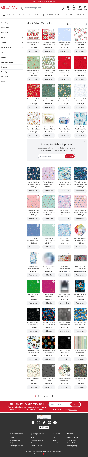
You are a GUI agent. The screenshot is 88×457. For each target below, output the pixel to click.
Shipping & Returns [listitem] (16, 446)
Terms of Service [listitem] (72, 437)
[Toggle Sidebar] (68, 24)
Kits (14, 15)
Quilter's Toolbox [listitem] (36, 446)
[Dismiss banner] (86, 1)
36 (47, 396)
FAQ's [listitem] (12, 443)
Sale (78, 15)
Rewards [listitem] (55, 443)
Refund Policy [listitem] (71, 443)
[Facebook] (33, 422)
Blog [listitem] (32, 437)
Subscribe (69, 156)
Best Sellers (59, 15)
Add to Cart (33, 51)
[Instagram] (38, 422)
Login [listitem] (54, 440)
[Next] (52, 396)
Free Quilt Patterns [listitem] (37, 440)
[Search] (61, 8)
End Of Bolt (51, 15)
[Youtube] (55, 422)
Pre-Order (83, 15)
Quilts (45, 15)
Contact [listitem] (12, 437)
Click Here (73, 410)
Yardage (9, 15)
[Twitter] (44, 422)
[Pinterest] (49, 422)
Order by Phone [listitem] (15, 440)
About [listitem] (55, 437)
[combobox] (42, 8)
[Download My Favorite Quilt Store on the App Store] (44, 427)
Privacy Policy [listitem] (71, 440)
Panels (25, 15)
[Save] (38, 30)
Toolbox (73, 15)
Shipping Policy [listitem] (72, 446)
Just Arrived (67, 15)
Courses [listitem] (33, 443)
